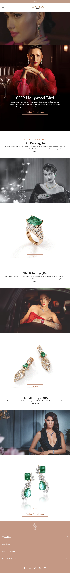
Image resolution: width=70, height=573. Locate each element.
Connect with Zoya (9, 558)
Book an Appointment (35, 1)
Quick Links (6, 537)
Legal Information (8, 551)
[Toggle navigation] (3, 7)
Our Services (6, 544)
